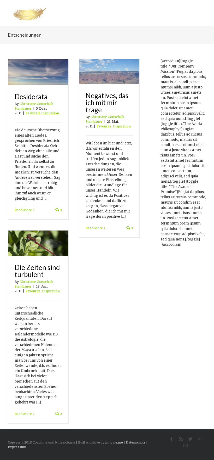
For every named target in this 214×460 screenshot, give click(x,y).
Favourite (104, 126)
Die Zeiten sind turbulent (37, 271)
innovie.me (114, 442)
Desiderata (31, 96)
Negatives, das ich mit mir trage (107, 102)
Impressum (17, 447)
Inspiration (50, 113)
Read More (23, 210)
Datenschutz (135, 442)
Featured (33, 113)
